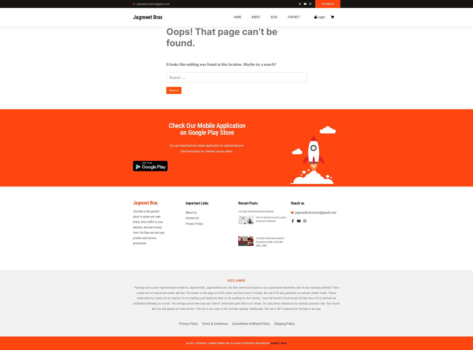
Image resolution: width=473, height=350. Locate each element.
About (256, 17)
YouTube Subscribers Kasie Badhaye (255, 211)
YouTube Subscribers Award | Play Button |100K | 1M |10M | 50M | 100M (270, 242)
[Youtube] (305, 4)
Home (237, 17)
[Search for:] (236, 77)
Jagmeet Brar (148, 17)
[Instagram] (310, 4)
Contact (294, 17)
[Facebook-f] (300, 4)
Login (321, 17)
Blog (274, 17)
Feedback (328, 4)
